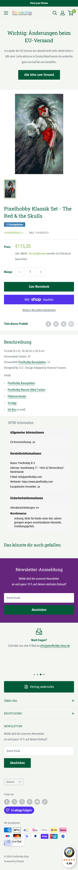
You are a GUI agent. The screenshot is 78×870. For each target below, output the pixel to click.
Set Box (12, 409)
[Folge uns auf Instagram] (22, 802)
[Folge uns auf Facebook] (7, 802)
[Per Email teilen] (71, 324)
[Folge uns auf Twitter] (14, 802)
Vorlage (12, 403)
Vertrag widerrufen (42, 687)
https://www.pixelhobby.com (37, 481)
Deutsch (10, 781)
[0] (70, 13)
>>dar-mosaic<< (13, 232)
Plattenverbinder (17, 396)
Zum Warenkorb (39, 287)
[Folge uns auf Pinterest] (29, 802)
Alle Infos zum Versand (39, 75)
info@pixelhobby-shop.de (55, 645)
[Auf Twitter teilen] (63, 324)
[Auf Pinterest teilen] (56, 324)
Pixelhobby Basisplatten (32, 362)
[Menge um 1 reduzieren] (19, 272)
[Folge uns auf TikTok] (45, 802)
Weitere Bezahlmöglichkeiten (39, 310)
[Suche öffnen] (55, 13)
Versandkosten (37, 253)
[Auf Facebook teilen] (48, 324)
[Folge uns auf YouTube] (37, 802)
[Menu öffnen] (6, 13)
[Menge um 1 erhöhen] (41, 272)
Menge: (8, 272)
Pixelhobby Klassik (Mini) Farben (26, 390)
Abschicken (39, 610)
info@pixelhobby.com (30, 476)
